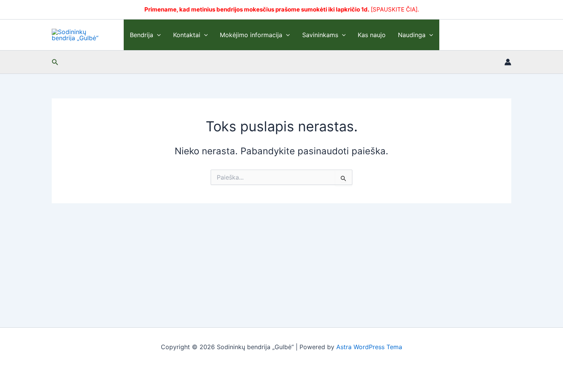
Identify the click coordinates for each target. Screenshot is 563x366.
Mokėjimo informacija (251, 35)
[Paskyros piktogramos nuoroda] (507, 62)
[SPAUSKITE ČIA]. (395, 9)
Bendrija (141, 35)
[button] (157, 35)
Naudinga (412, 35)
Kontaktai (186, 35)
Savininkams (320, 35)
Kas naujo (372, 35)
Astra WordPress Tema (369, 347)
